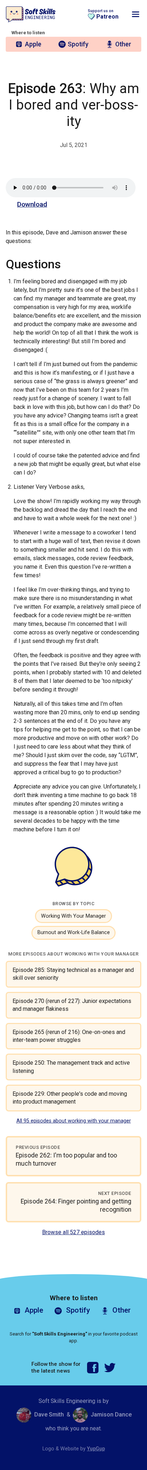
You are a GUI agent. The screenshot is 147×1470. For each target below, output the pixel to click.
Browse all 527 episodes (73, 1232)
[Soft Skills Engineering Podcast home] (31, 14)
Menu (135, 14)
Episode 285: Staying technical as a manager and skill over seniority (73, 974)
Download (32, 204)
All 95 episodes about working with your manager (73, 1121)
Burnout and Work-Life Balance (73, 932)
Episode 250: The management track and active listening (71, 1066)
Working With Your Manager (73, 916)
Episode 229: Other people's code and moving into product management (69, 1097)
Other (123, 44)
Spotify (78, 44)
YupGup (96, 1449)
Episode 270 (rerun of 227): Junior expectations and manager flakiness (71, 1005)
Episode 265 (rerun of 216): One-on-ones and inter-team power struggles (68, 1036)
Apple (33, 44)
